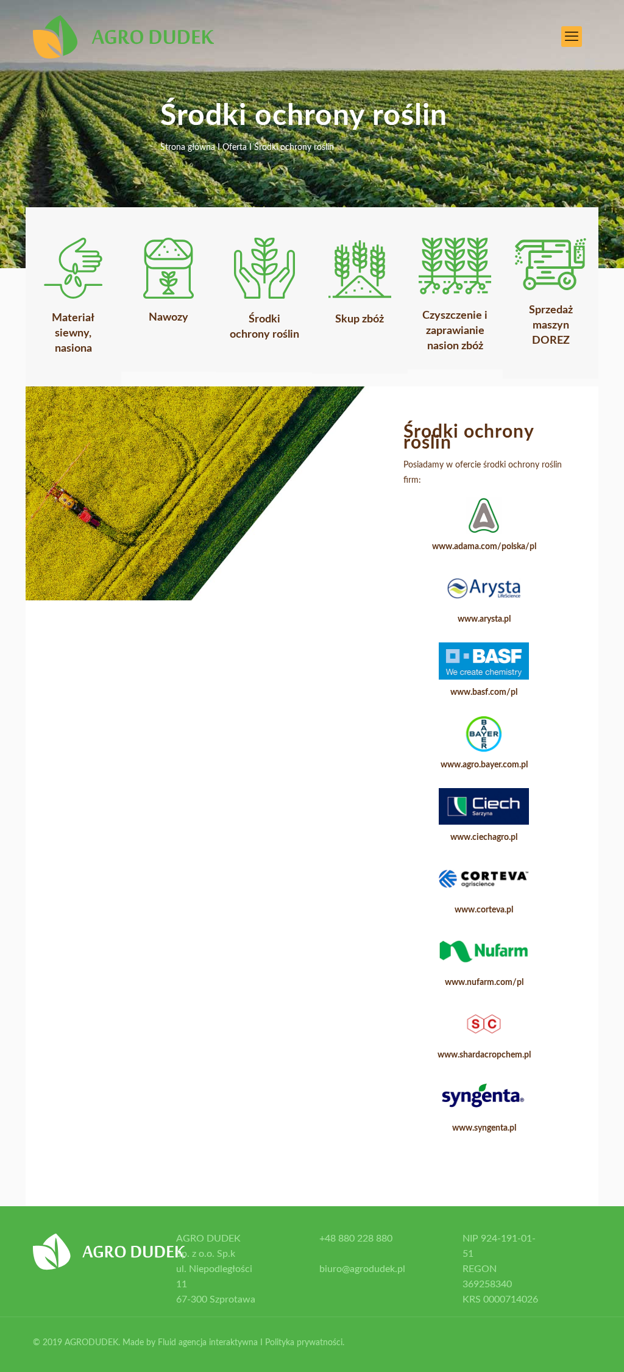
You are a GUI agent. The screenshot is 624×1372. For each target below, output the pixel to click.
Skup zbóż (359, 319)
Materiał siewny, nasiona (73, 333)
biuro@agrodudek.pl (362, 1269)
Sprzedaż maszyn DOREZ (551, 325)
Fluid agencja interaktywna (208, 1342)
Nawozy (168, 317)
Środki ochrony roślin (294, 147)
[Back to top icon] (574, 1352)
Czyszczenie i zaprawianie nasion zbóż (455, 331)
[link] (73, 268)
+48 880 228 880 (355, 1238)
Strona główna (187, 147)
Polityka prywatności (303, 1342)
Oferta (235, 147)
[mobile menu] (571, 36)
